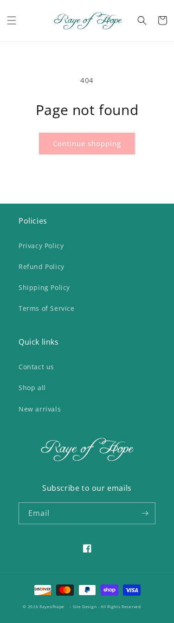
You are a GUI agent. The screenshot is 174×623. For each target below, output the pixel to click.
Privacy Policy (41, 245)
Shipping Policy (44, 287)
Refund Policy (41, 266)
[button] (11, 20)
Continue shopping (87, 143)
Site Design (85, 606)
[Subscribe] (145, 513)
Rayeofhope (51, 606)
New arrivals (40, 409)
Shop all (32, 387)
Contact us (36, 366)
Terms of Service (47, 308)
